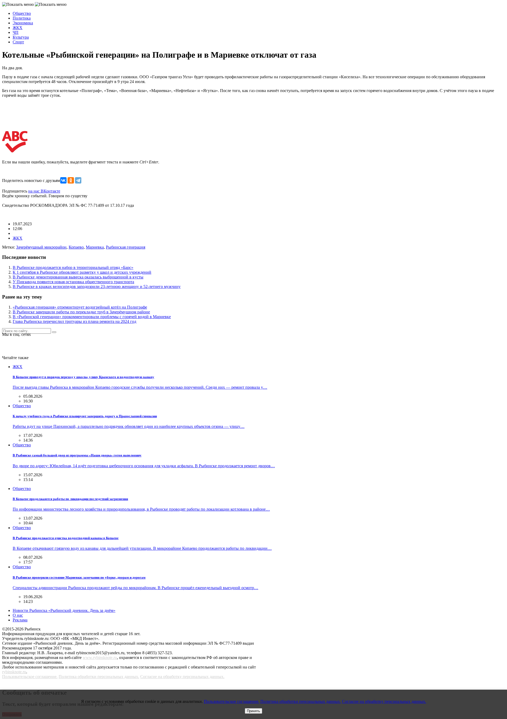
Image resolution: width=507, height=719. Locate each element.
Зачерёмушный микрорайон (41, 247)
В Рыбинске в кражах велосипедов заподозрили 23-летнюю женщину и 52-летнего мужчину (97, 286)
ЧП (15, 32)
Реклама (20, 620)
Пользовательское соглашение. (30, 676)
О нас (18, 615)
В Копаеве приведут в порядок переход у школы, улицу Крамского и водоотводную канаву (83, 377)
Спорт (18, 42)
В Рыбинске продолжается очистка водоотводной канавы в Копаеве (66, 538)
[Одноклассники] (71, 180)
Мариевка (95, 247)
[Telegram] (78, 180)
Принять (253, 711)
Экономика (23, 23)
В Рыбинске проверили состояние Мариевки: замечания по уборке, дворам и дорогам (79, 577)
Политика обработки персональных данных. (99, 676)
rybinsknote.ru (14, 672)
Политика (22, 18)
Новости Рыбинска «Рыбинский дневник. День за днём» (64, 610)
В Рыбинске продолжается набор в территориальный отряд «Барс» (73, 267)
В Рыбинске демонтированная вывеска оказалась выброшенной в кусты (78, 277)
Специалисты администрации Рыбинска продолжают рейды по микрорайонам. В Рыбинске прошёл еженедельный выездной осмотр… (135, 587)
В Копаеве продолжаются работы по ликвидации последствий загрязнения (70, 499)
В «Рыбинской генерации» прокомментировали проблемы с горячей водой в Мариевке (92, 316)
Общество (22, 13)
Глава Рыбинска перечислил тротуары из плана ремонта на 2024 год (74, 321)
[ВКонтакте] (63, 180)
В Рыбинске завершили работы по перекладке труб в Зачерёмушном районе (81, 312)
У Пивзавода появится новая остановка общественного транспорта (73, 282)
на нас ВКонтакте (44, 191)
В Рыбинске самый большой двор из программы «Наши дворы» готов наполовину (77, 455)
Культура (21, 37)
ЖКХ (17, 27)
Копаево (76, 247)
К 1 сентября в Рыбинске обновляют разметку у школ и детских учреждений (82, 272)
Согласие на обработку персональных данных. (182, 676)
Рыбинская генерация (125, 247)
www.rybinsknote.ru (100, 657)
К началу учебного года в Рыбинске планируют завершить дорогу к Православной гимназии (85, 416)
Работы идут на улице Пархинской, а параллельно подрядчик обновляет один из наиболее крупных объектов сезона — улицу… (129, 426)
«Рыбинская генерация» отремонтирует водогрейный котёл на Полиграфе (80, 307)
